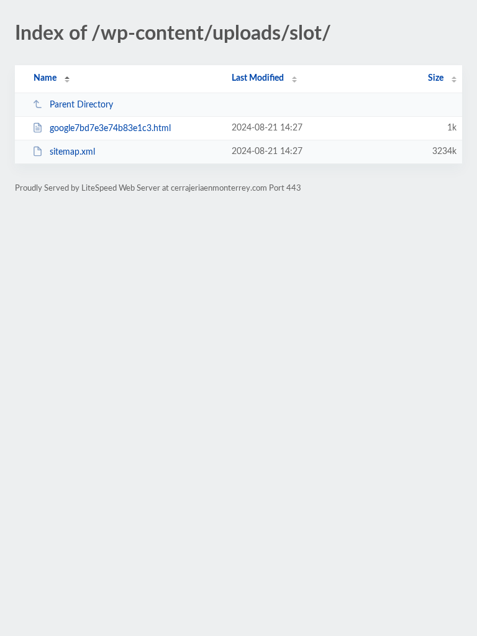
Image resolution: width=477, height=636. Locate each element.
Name (45, 78)
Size (435, 78)
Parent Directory (81, 105)
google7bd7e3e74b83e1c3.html (110, 128)
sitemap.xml (72, 152)
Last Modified (258, 78)
